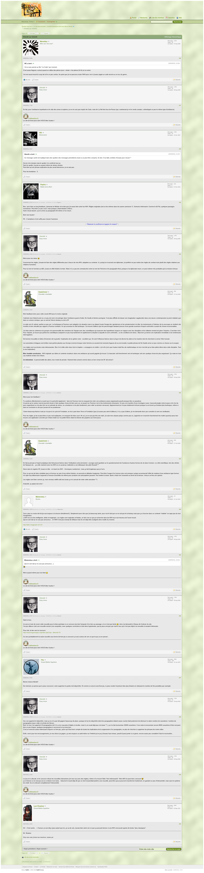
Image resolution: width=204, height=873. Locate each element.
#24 (180, 509)
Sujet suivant (41, 849)
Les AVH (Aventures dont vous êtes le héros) (59, 26)
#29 (180, 774)
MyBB (27, 870)
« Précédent (32, 33)
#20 (180, 254)
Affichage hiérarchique (172, 37)
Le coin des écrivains (40, 26)
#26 (180, 616)
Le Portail (42, 867)
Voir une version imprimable (31, 857)
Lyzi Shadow (39, 806)
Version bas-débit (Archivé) (66, 867)
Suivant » (46, 33)
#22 (180, 392)
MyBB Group (40, 870)
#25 (180, 555)
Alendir (59, 254)
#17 (180, 105)
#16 (180, 58)
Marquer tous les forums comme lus (86, 867)
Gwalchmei (42, 292)
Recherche (143, 18)
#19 (180, 202)
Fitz (42, 660)
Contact (36, 867)
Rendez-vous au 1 (27, 26)
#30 (180, 824)
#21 (180, 309)
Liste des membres (157, 18)
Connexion (41, 21)
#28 (180, 717)
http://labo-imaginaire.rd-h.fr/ (32, 525)
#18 (180, 149)
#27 (180, 677)
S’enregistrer (51, 21)
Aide (180, 18)
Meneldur (43, 41)
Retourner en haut (52, 867)
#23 (180, 458)
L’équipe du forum (27, 867)
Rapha (43, 184)
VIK (40, 133)
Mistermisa (40, 497)
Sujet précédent (29, 849)
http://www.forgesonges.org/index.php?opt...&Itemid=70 (41, 632)
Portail (134, 18)
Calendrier (171, 18)
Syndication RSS (102, 867)
